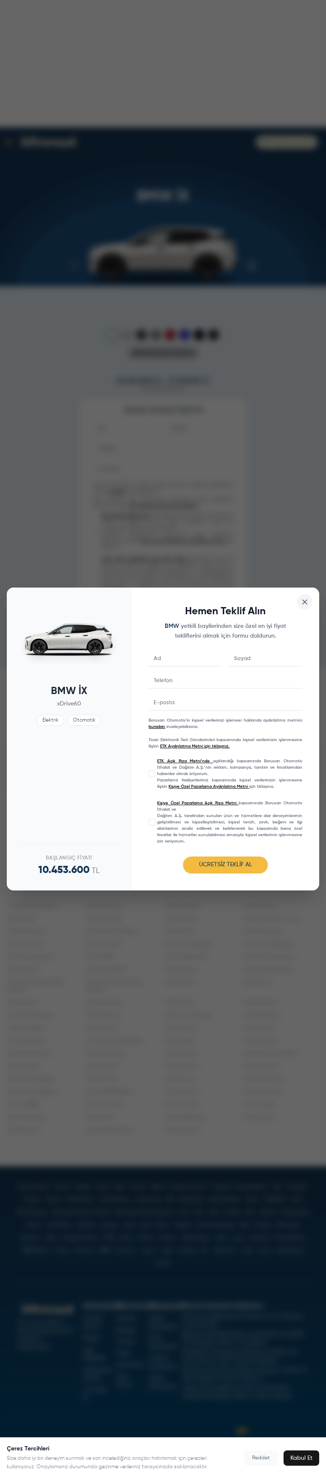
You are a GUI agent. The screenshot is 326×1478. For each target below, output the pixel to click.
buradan (157, 727)
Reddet (261, 1458)
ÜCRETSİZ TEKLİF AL (225, 865)
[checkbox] (152, 773)
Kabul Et (301, 1458)
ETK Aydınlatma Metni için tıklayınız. (195, 746)
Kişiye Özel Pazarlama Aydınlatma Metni (209, 786)
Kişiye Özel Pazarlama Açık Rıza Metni (198, 803)
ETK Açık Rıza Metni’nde (185, 761)
